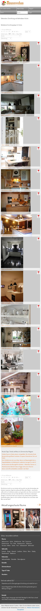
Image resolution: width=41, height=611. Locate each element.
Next (40, 505)
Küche (11, 541)
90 (12, 31)
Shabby (34, 551)
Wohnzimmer (5, 541)
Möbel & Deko (20, 8)
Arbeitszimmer (21, 543)
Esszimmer (28, 541)
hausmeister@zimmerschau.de (16, 599)
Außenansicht (23, 545)
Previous (38, 505)
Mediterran (13, 553)
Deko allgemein (21, 559)
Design (8, 551)
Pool (17, 545)
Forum (2, 12)
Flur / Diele (13, 543)
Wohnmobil (31, 545)
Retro (29, 551)
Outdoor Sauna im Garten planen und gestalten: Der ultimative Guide (19, 454)
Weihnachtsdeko (6, 559)
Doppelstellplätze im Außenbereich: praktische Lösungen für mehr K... (19, 462)
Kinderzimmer (5, 543)
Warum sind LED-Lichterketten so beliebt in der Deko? (15, 468)
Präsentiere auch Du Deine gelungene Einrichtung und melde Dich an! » (19, 583)
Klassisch (14, 551)
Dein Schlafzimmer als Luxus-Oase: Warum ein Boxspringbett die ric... (19, 460)
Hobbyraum (29, 543)
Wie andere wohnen (5, 8)
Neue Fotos (19, 34)
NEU (13, 34)
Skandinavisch (5, 553)
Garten (13, 545)
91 (14, 31)
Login (30, 12)
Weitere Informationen (33, 607)
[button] (28, 32)
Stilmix (25, 551)
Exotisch (4, 551)
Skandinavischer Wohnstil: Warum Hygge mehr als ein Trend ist (17, 466)
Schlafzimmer (17, 541)
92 (17, 31)
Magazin (31, 8)
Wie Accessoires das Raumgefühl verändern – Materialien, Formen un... (19, 464)
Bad (23, 541)
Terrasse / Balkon (6, 545)
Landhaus (19, 551)
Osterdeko (13, 559)
